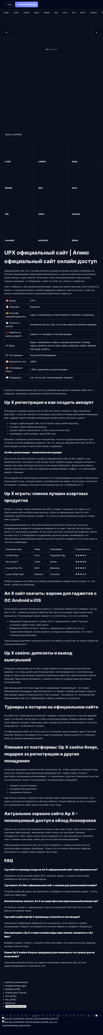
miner (82, 12)
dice (56, 12)
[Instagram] (9, 1029)
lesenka (93, 12)
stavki (16, 12)
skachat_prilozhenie (41, 1018)
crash (6, 12)
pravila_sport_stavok (15, 992)
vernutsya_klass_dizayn (15, 1006)
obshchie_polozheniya (16, 982)
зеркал (25, 845)
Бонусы (83, 773)
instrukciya (40, 1022)
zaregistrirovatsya (26, 4)
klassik (46, 12)
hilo (73, 12)
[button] (6, 32)
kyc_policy (10, 999)
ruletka (26, 12)
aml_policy (10, 996)
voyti (9, 4)
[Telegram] (6, 1029)
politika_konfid (12, 989)
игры (87, 528)
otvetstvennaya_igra (15, 985)
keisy (36, 12)
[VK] (3, 1029)
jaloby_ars (10, 1003)
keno (65, 12)
